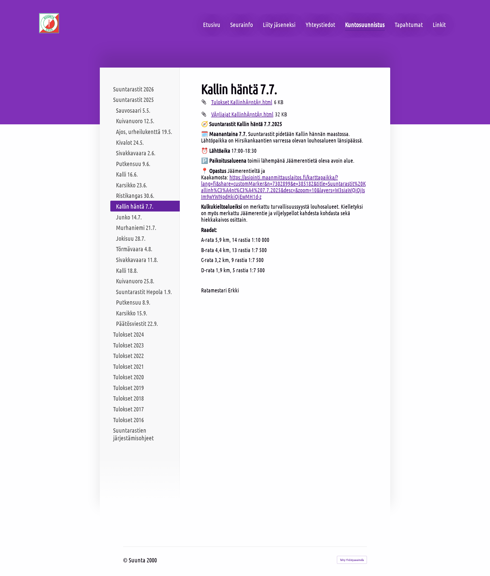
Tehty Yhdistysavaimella (352, 560)
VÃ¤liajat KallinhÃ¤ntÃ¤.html (242, 114)
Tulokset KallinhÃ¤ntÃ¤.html (241, 102)
